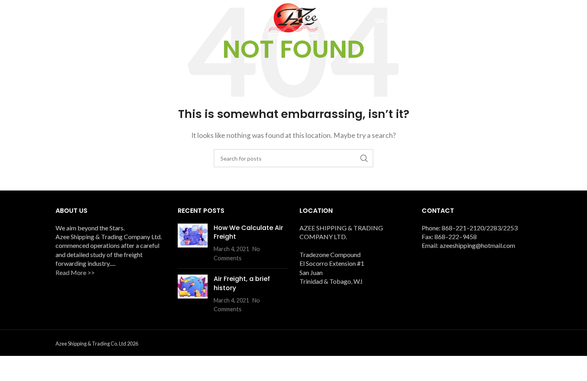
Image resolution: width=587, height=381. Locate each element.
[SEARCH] (364, 158)
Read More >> (75, 272)
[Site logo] (293, 20)
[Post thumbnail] (193, 243)
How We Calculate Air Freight (248, 232)
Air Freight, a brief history (242, 283)
